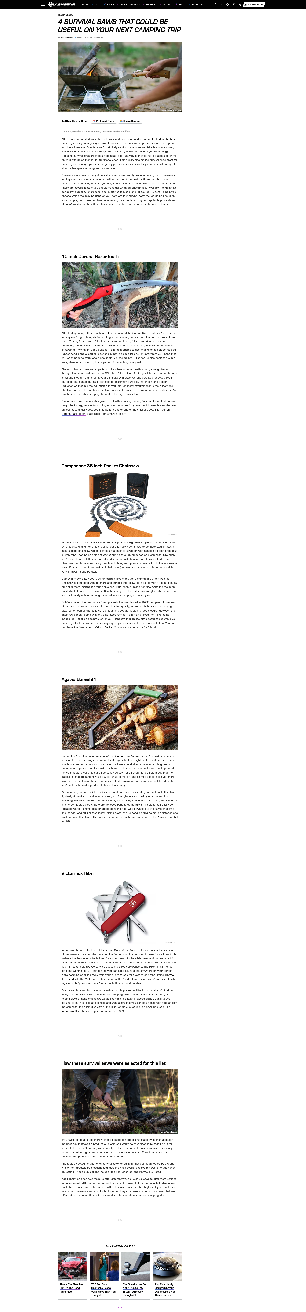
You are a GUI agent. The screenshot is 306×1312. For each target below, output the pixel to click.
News (85, 4)
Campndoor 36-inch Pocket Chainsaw (102, 627)
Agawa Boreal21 (168, 817)
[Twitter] (221, 4)
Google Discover (132, 121)
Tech (98, 4)
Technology (65, 15)
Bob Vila (67, 602)
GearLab (112, 333)
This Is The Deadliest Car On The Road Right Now (72, 1288)
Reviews (197, 4)
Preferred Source (105, 121)
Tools (182, 4)
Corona (174, 325)
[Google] (227, 4)
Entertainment (130, 4)
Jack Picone (67, 38)
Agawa (174, 748)
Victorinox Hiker (171, 942)
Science (168, 4)
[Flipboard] (233, 4)
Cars (110, 4)
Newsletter (256, 4)
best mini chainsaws (107, 567)
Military (151, 4)
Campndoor (172, 535)
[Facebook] (215, 4)
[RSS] (239, 4)
